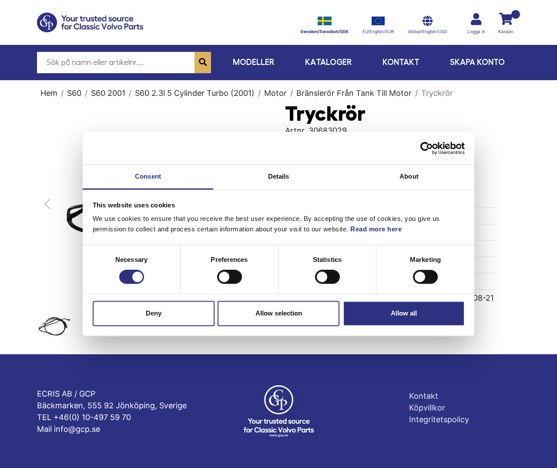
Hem (48, 93)
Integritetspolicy (439, 419)
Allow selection (278, 313)
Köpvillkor (427, 407)
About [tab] (409, 176)
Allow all (404, 313)
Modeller (254, 62)
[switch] (229, 277)
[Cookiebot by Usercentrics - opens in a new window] (427, 148)
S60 (74, 93)
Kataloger (328, 62)
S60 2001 (108, 93)
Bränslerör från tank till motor (354, 93)
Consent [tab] (148, 176)
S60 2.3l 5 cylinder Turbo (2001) (195, 93)
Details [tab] (278, 176)
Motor (275, 93)
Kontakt (401, 62)
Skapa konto (477, 62)
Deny (153, 313)
